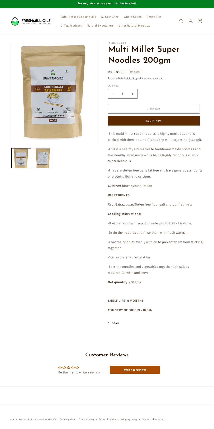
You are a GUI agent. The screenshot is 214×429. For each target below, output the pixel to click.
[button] (181, 21)
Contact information (153, 419)
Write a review (135, 370)
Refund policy (67, 419)
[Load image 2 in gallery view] (42, 158)
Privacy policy (86, 419)
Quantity (113, 85)
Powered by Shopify (45, 419)
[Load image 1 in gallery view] (21, 158)
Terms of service (107, 419)
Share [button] (116, 323)
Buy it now (154, 121)
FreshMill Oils (26, 419)
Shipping (131, 78)
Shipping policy (129, 419)
